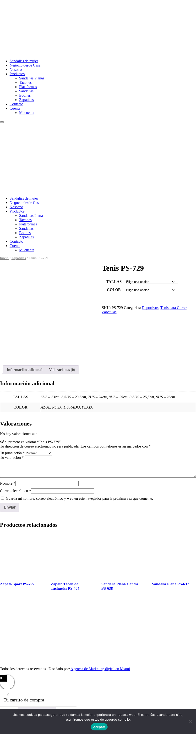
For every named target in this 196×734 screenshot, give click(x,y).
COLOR (114, 290)
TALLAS (114, 282)
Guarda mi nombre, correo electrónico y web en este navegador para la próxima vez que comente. (79, 498)
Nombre (7, 483)
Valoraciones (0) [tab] (62, 370)
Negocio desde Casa (25, 65)
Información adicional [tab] (24, 370)
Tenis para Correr (173, 308)
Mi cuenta (26, 113)
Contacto (16, 104)
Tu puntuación (12, 453)
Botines (25, 95)
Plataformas (28, 87)
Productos (17, 74)
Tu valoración (12, 457)
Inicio (4, 258)
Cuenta (15, 108)
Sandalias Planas (31, 78)
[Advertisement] (98, 158)
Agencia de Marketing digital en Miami (100, 669)
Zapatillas (26, 100)
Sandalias (26, 91)
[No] (190, 721)
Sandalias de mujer (24, 61)
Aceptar (99, 727)
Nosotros (16, 69)
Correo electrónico (15, 491)
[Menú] (2, 122)
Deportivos (150, 308)
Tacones (25, 82)
